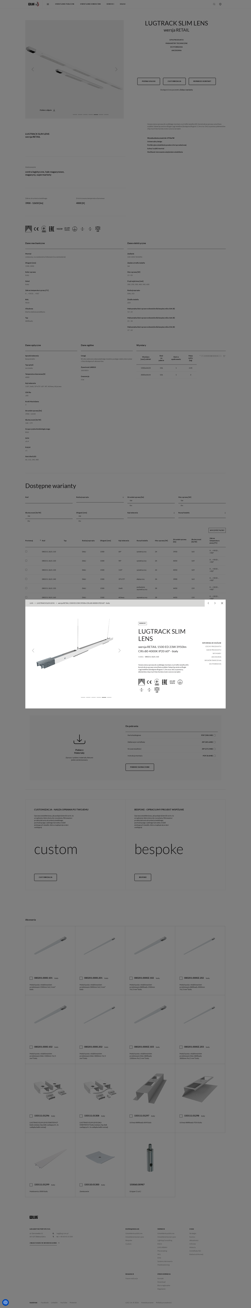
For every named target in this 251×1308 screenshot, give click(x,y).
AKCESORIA (216, 657)
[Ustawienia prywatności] (5, 1302)
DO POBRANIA (215, 664)
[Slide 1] (83, 697)
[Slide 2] (88, 697)
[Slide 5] (104, 697)
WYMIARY (217, 653)
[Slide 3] (93, 697)
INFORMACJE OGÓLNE (211, 643)
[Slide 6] (109, 697)
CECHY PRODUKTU (213, 646)
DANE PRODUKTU (213, 650)
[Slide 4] (99, 697)
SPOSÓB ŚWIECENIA (213, 660)
